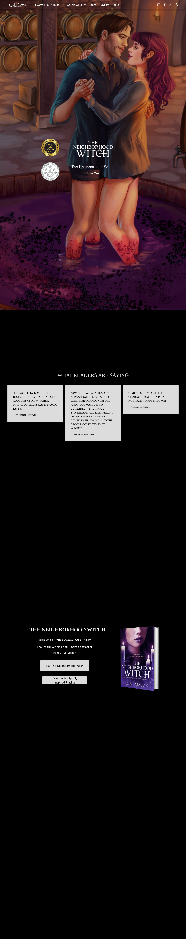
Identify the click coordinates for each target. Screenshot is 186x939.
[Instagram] (159, 4)
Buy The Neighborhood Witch (64, 665)
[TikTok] (171, 4)
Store (92, 5)
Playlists (104, 5)
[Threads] (177, 4)
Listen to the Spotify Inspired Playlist (64, 680)
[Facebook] (165, 4)
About (115, 5)
